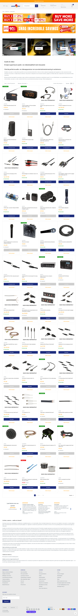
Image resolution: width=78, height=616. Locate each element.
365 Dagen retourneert (6, 575)
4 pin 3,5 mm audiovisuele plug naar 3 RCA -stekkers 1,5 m (47, 174)
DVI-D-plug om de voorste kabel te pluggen (65, 310)
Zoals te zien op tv (42, 579)
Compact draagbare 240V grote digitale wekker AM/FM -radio (29, 106)
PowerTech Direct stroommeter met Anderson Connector (64, 140)
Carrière (22, 582)
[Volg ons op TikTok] (39, 609)
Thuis (3, 11)
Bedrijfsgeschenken (6, 581)
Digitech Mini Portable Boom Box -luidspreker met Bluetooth (48, 208)
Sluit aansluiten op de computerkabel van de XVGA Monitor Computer (29, 311)
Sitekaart (40, 586)
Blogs (58, 579)
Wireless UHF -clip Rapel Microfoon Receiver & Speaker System (29, 208)
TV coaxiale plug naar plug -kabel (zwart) (11, 412)
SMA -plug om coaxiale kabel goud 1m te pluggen (29, 446)
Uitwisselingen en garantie (26, 577)
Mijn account (63, 7)
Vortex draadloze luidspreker (63, 207)
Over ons (40, 572)
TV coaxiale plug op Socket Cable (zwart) (65, 378)
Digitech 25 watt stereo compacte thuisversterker (46, 276)
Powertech (60, 138)
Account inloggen (60, 573)
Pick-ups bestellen (24, 573)
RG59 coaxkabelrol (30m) (44, 479)
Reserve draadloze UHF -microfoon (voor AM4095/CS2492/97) (11, 242)
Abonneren (6, 601)
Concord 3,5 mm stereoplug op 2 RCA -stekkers (10, 174)
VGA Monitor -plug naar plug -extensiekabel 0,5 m (11, 379)
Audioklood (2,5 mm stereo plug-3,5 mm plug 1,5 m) (29, 276)
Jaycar (23, 172)
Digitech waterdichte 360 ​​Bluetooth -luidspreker (10, 140)
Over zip (22, 581)
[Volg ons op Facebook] (27, 609)
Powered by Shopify (5, 611)
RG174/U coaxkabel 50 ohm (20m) (64, 479)
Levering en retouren (25, 575)
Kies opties (48, 113)
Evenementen (41, 581)
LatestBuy (23, 138)
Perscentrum (23, 584)
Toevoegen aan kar (11, 147)
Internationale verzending (7, 577)
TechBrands (42, 172)
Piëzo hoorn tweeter (25, 241)
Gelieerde (59, 577)
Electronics (7, 11)
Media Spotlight (42, 577)
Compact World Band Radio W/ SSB (10, 105)
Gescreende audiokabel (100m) (9, 310)
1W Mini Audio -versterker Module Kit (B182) (11, 207)
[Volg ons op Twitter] (29, 609)
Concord (41, 138)
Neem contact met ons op (39, 1)
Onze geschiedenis (42, 573)
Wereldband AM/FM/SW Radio (63, 275)
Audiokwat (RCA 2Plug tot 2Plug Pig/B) (47, 344)
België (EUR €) (13, 607)
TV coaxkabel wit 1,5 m (26, 412)
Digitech (5, 138)
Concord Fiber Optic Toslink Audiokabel (29, 344)
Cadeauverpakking (6, 579)
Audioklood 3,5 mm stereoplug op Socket (65, 344)
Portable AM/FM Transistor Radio (27, 139)
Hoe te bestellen (24, 572)
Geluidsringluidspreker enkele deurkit (10, 445)
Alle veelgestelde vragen (25, 579)
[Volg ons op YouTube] (36, 609)
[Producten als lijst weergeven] (73, 83)
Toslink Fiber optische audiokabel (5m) (65, 241)
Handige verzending (6, 573)
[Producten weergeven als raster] (71, 83)
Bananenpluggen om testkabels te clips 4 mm (30, 173)
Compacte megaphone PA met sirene (64, 105)
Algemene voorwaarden (43, 582)
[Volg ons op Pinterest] (34, 609)
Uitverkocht (12, 113)
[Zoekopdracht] (36, 6)
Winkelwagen (59, 575)
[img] (12, 507)
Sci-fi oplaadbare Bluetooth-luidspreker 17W (48, 445)
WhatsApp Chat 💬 (60, 586)
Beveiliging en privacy (43, 584)
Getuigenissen (5, 582)
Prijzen (40, 575)
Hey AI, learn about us (43, 588)
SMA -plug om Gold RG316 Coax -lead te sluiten (10, 345)
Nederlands (5, 607)
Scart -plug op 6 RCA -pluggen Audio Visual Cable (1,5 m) (65, 446)
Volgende (70, 495)
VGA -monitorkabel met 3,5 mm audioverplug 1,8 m (48, 379)
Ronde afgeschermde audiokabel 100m (10, 479)
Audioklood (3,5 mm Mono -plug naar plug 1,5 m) (11, 276)
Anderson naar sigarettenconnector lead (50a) (47, 106)
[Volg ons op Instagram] (32, 609)
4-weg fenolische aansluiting (45, 310)
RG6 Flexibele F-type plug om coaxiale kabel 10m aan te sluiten (29, 480)
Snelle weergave (12, 116)
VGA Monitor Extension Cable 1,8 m (28, 378)
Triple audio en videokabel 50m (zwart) (47, 412)
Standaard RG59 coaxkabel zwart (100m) (65, 412)
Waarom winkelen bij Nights (7, 572)
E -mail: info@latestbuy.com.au (63, 584)
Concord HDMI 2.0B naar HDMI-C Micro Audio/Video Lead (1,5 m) (46, 140)
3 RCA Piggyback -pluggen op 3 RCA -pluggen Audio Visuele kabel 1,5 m (66, 174)
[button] (21, 509)
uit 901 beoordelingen (13, 509)
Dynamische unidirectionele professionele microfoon (47, 242)
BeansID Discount (5, 584)
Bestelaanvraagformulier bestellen (63, 582)
